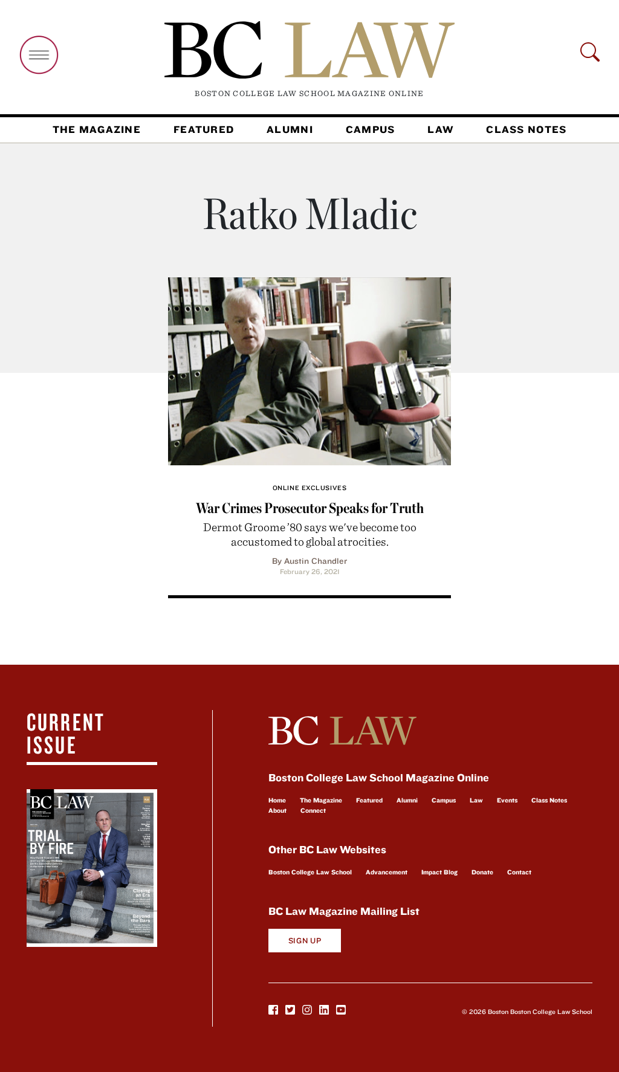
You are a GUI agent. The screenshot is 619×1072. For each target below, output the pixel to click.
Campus (370, 129)
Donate (482, 872)
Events (507, 800)
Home (277, 800)
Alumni (290, 129)
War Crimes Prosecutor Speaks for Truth (310, 508)
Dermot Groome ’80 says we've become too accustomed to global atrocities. (309, 534)
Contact (519, 872)
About (277, 810)
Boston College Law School (310, 872)
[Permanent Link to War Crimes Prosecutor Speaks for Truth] (309, 369)
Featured (203, 129)
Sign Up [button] (305, 940)
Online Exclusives (309, 487)
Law (440, 129)
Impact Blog (439, 872)
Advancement (386, 872)
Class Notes (526, 129)
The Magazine (97, 129)
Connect (313, 810)
